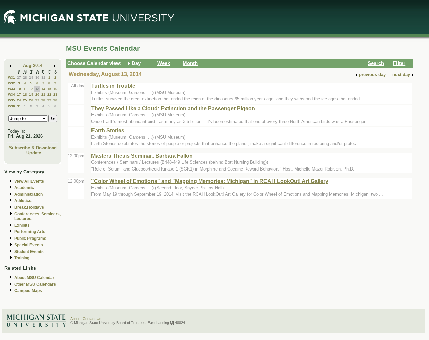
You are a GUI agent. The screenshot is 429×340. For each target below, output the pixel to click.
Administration (28, 194)
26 (31, 100)
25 (25, 100)
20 (37, 94)
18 (25, 94)
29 (31, 77)
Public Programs (30, 238)
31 (43, 77)
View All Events (29, 181)
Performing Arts (29, 231)
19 (31, 94)
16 (55, 89)
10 (19, 89)
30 (37, 77)
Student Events (29, 251)
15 (49, 89)
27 (19, 77)
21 (43, 94)
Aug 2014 (32, 65)
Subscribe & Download (33, 147)
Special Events (28, 245)
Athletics (23, 200)
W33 (11, 89)
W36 (11, 106)
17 (19, 94)
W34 (11, 94)
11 (25, 89)
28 (25, 77)
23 (55, 94)
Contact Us (92, 319)
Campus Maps (28, 290)
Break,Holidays (29, 207)
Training (21, 258)
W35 (11, 100)
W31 (11, 77)
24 (19, 100)
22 (49, 94)
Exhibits (22, 225)
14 (43, 89)
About (75, 319)
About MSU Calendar (34, 277)
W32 (11, 83)
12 (31, 89)
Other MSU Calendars (35, 284)
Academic (24, 187)
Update (33, 152)
